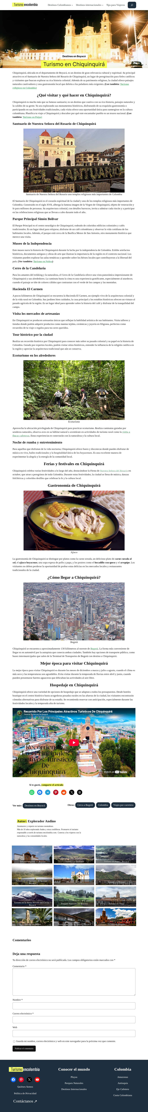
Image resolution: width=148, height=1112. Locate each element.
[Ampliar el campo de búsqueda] (132, 5)
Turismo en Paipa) (32, 117)
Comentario (19, 966)
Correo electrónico (23, 1013)
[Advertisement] (74, 32)
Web (15, 1027)
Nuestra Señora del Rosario (114, 470)
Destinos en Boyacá (74, 56)
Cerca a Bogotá (85, 805)
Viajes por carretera (123, 805)
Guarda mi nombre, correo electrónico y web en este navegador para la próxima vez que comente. (66, 1041)
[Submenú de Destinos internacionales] (102, 5)
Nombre (18, 999)
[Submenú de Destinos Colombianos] (72, 5)
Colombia (103, 805)
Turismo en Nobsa (42, 261)
